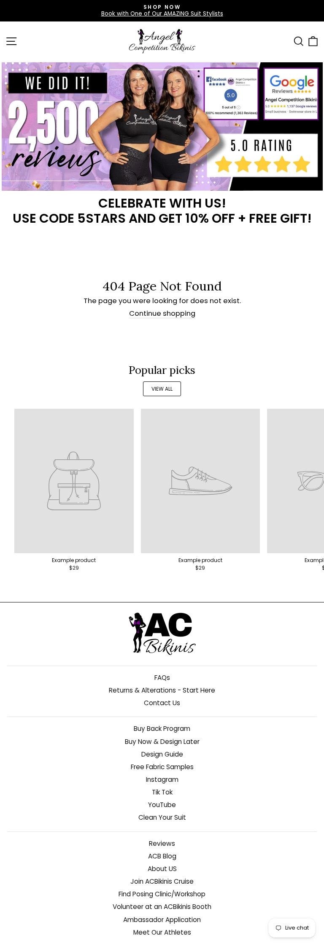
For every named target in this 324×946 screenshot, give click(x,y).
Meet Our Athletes (162, 932)
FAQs (162, 677)
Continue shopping (162, 313)
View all (162, 388)
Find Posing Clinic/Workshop (162, 894)
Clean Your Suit (162, 817)
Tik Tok (162, 792)
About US (162, 868)
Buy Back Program (162, 728)
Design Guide (162, 754)
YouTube (162, 804)
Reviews (162, 843)
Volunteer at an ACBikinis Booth (162, 906)
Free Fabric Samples (162, 766)
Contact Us (162, 702)
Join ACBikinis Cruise (162, 881)
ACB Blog (162, 856)
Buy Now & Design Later (162, 741)
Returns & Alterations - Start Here (162, 690)
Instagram (162, 779)
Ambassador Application (162, 919)
